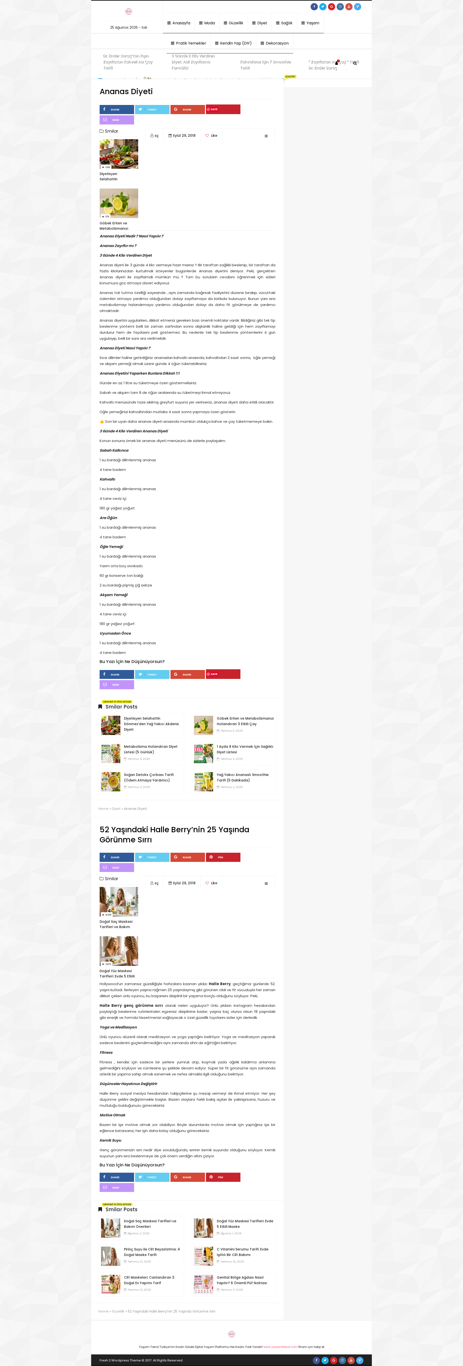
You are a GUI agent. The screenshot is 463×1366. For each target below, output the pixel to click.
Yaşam (312, 23)
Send (115, 120)
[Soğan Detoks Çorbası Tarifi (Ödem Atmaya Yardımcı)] (110, 781)
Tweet (152, 109)
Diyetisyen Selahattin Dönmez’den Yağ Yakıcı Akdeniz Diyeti (151, 724)
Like (213, 135)
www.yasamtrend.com (280, 1347)
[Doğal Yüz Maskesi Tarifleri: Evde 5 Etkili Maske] (203, 1227)
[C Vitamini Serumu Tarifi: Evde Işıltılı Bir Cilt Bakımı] (203, 1256)
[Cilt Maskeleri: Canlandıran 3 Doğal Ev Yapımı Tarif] (110, 1284)
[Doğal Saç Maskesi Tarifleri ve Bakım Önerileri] (110, 1227)
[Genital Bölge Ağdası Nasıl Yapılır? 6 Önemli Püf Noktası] (203, 1284)
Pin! (220, 857)
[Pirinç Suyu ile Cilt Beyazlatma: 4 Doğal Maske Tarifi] (110, 1256)
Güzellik (235, 23)
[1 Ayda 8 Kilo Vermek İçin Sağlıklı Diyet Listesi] (203, 753)
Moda (209, 23)
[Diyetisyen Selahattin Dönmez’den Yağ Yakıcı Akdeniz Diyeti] (110, 725)
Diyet (261, 23)
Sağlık (286, 23)
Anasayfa (180, 23)
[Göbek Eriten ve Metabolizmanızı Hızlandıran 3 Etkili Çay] (203, 725)
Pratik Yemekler (190, 43)
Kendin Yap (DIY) (235, 43)
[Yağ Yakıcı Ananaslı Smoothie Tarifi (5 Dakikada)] (203, 781)
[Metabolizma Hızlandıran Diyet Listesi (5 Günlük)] (110, 753)
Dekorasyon (277, 43)
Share (115, 109)
